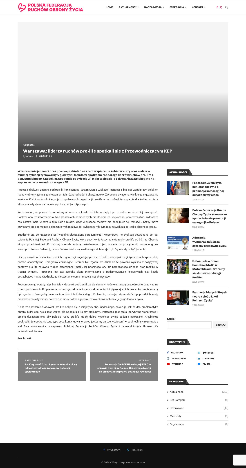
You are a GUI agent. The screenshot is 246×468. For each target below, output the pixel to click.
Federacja (176, 7)
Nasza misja (153, 7)
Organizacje (199, 424)
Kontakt (197, 7)
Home (109, 7)
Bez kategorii (199, 400)
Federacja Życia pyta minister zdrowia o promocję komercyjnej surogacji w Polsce (208, 189)
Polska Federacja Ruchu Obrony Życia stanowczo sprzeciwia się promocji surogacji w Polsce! (209, 216)
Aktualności (128, 7)
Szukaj (171, 319)
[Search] (226, 7)
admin (29, 156)
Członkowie (199, 408)
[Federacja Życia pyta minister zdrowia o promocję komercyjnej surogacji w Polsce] (178, 188)
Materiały (199, 416)
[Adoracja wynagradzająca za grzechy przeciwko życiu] (178, 243)
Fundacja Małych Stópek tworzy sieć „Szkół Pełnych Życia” (209, 296)
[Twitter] (221, 7)
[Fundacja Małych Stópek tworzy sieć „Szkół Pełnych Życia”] (178, 297)
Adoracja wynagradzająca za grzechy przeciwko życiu (209, 241)
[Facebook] (217, 7)
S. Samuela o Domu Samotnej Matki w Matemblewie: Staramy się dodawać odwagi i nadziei (208, 269)
